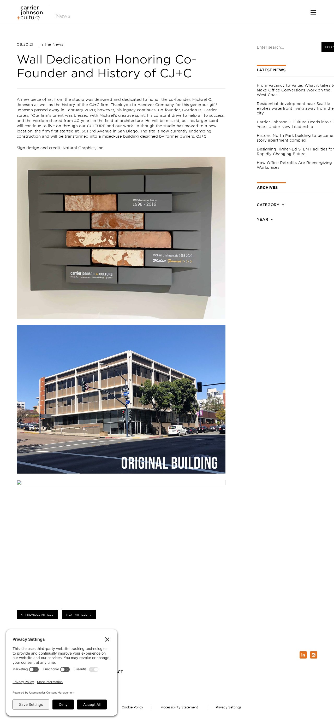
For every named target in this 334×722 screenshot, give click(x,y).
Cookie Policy (132, 707)
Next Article (76, 614)
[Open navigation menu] (313, 12)
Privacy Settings (228, 707)
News (63, 16)
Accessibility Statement (179, 707)
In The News (51, 44)
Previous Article (39, 614)
